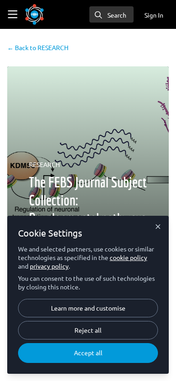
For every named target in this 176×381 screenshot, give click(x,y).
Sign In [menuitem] (153, 15)
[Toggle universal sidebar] (12, 14)
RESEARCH (38, 47)
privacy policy (49, 266)
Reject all (88, 330)
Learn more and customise (88, 308)
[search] (111, 14)
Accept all (88, 352)
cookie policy (128, 257)
